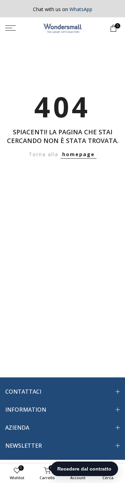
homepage (78, 154)
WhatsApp (80, 9)
